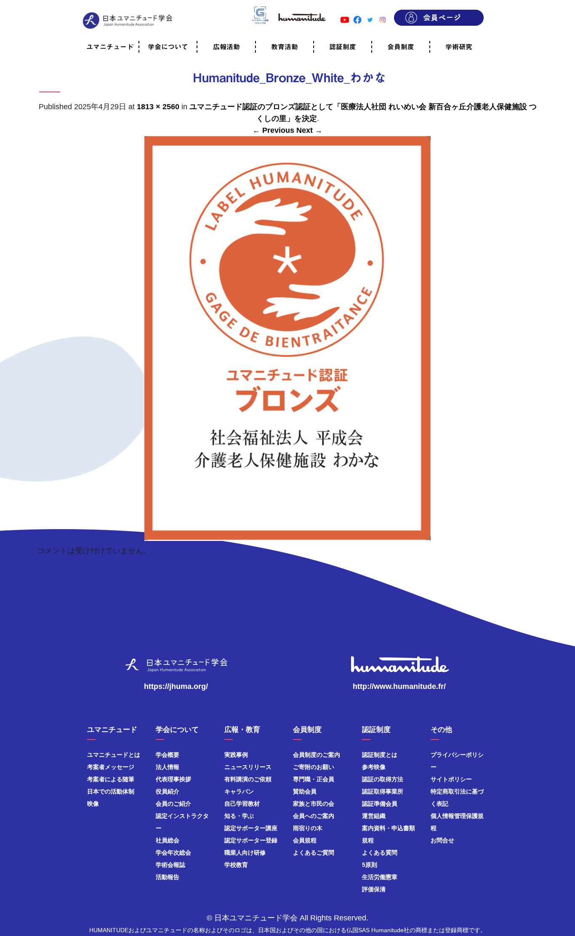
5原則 (369, 864)
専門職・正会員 (313, 779)
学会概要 (167, 754)
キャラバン (239, 791)
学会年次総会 (173, 852)
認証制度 (342, 46)
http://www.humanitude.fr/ (399, 686)
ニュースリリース (248, 767)
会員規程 (305, 840)
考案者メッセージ (110, 767)
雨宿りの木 (307, 828)
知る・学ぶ (239, 815)
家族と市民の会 (313, 803)
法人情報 (167, 767)
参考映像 (374, 767)
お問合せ (442, 840)
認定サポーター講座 (250, 828)
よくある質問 (379, 852)
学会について (168, 46)
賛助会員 (305, 791)
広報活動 (226, 46)
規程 (368, 840)
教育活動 (284, 46)
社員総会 (167, 840)
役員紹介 (167, 791)
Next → (309, 130)
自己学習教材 (242, 803)
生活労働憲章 (379, 877)
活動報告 (167, 877)
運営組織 (374, 815)
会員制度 (400, 46)
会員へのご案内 (313, 815)
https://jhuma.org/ (176, 686)
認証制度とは (379, 754)
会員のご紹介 (173, 803)
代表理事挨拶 (173, 779)
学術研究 (458, 46)
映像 (93, 803)
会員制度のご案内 (316, 754)
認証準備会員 (379, 803)
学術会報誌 (170, 864)
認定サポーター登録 (250, 840)
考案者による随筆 (110, 779)
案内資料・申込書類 (388, 828)
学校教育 (236, 864)
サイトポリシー (451, 779)
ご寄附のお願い (313, 767)
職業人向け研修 (245, 852)
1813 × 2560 (158, 106)
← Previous (273, 130)
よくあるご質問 (313, 852)
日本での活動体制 (110, 791)
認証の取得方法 (382, 779)
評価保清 (374, 889)
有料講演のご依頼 (248, 779)
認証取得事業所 (382, 791)
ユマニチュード (109, 46)
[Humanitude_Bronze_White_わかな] (287, 537)
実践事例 (236, 754)
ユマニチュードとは (113, 754)
